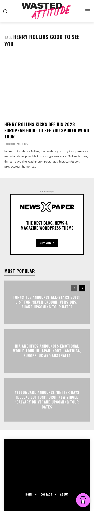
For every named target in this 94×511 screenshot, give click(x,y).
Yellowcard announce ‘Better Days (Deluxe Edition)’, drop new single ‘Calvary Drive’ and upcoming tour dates (47, 400)
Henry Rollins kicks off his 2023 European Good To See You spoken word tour (46, 130)
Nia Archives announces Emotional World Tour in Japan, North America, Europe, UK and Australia (47, 350)
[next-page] (82, 288)
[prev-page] (74, 288)
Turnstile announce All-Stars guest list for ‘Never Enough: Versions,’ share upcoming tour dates (47, 302)
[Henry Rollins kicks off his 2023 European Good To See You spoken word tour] (47, 86)
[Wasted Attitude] (47, 11)
